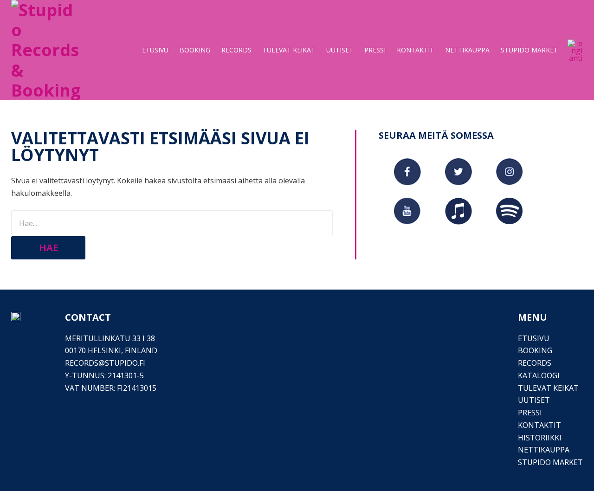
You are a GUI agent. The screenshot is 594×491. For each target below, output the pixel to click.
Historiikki (540, 438)
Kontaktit (539, 425)
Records (534, 363)
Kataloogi (539, 375)
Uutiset (534, 400)
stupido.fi (125, 363)
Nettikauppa (543, 450)
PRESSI (530, 412)
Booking (535, 350)
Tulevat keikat (548, 388)
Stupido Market (550, 462)
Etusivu (533, 338)
